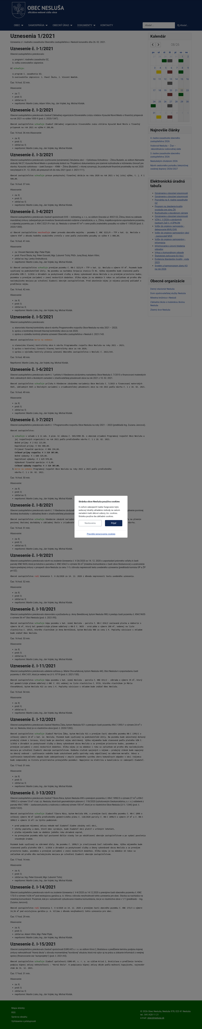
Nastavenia (90, 523)
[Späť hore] (197, 1024)
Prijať (113, 523)
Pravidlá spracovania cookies (101, 534)
